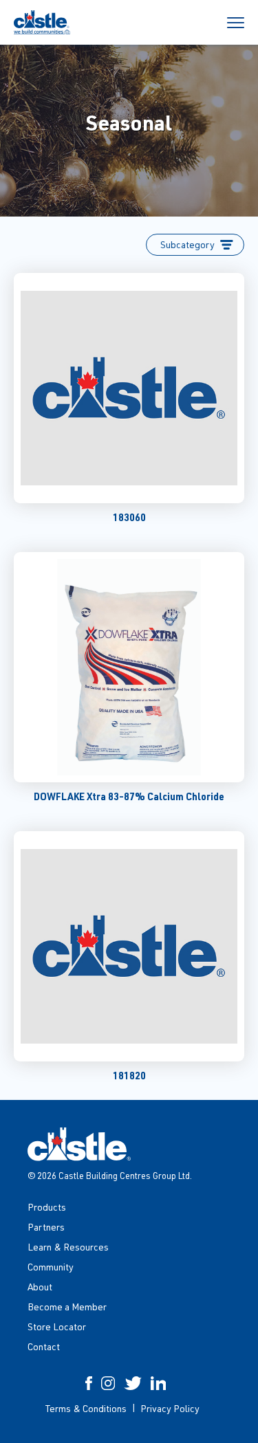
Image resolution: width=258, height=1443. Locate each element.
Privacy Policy (170, 1408)
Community (51, 1267)
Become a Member (67, 1306)
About (40, 1286)
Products (47, 1207)
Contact (44, 1346)
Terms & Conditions (86, 1408)
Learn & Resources (68, 1247)
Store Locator (57, 1326)
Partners (46, 1227)
